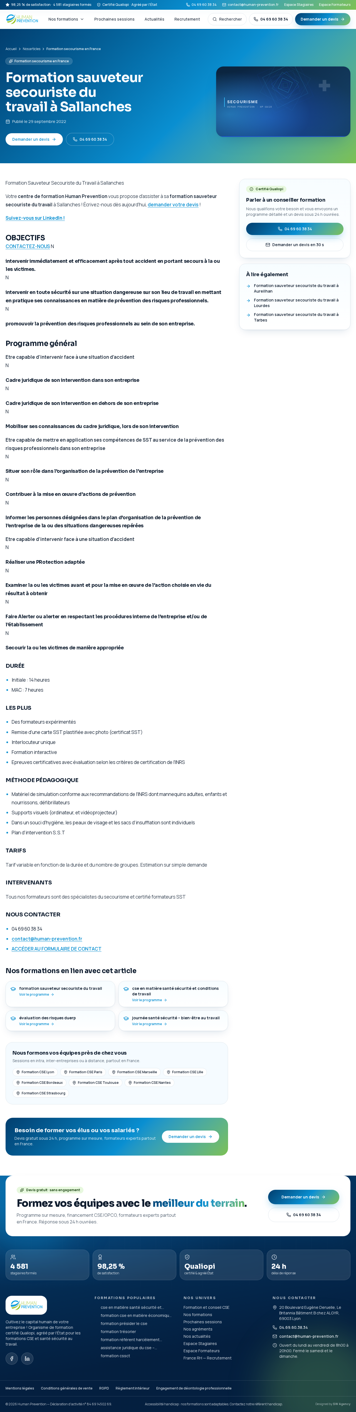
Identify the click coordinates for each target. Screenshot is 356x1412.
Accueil (11, 49)
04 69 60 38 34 (204, 4)
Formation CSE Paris (85, 1072)
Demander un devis (319, 19)
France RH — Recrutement (208, 1358)
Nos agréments (198, 1329)
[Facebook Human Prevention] (12, 1358)
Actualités (154, 19)
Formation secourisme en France (41, 61)
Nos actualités (197, 1336)
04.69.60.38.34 (293, 1327)
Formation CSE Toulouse (98, 1082)
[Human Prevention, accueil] (22, 19)
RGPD (104, 1388)
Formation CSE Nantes (152, 1082)
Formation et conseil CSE (206, 1307)
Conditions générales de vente (67, 1388)
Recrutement (187, 19)
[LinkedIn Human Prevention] (27, 1358)
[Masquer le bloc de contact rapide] (345, 1374)
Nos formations (63, 19)
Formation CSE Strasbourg (43, 1093)
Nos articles (31, 49)
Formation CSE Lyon (38, 1072)
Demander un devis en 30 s (298, 244)
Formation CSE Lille (187, 1072)
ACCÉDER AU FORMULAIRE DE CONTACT (57, 949)
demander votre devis (173, 204)
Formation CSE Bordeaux (42, 1082)
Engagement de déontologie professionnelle (194, 1388)
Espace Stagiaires (298, 4)
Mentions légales (20, 1388)
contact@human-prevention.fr (253, 4)
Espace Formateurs (334, 4)
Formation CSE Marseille (137, 1072)
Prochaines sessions (114, 19)
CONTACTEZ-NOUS (28, 246)
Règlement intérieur (133, 1388)
